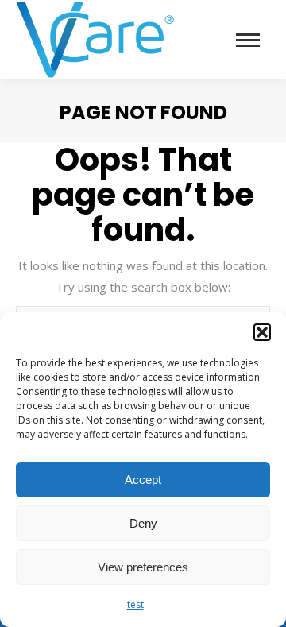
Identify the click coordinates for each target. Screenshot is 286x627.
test (135, 604)
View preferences (143, 567)
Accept (143, 479)
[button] (262, 332)
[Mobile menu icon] (248, 40)
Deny (143, 523)
